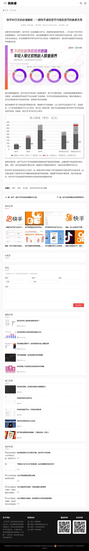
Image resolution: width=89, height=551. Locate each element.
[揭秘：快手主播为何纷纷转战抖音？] (14, 237)
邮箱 (34, 278)
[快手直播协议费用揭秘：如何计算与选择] (34, 237)
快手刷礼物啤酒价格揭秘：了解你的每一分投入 (33, 432)
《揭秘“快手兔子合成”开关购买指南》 (18, 227)
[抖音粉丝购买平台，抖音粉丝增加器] (10, 412)
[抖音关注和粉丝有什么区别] (10, 424)
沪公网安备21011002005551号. (65, 546)
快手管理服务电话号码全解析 (35, 227)
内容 (7, 286)
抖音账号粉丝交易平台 (24, 398)
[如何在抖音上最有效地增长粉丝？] (10, 323)
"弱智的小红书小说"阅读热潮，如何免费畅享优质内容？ (36, 464)
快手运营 (13, 10)
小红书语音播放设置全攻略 (26, 475)
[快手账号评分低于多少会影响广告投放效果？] (54, 218)
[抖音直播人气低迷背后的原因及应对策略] (10, 369)
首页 (6, 10)
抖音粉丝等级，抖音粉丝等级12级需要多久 (31, 386)
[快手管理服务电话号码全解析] (34, 218)
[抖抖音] (10, 3)
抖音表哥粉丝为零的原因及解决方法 (29, 332)
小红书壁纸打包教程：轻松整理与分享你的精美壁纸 (34, 498)
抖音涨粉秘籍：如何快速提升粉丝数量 (30, 355)
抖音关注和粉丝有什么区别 (26, 421)
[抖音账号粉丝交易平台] (10, 401)
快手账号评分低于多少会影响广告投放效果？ (60, 227)
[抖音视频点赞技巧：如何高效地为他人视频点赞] (10, 346)
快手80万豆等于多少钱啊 (38, 188)
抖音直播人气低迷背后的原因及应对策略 (30, 366)
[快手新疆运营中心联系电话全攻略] (54, 237)
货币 (19, 188)
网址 (60, 278)
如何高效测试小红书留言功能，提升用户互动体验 (33, 452)
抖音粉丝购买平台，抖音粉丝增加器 (29, 409)
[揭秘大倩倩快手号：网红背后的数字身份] (74, 237)
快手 (13, 188)
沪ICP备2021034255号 (47, 546)
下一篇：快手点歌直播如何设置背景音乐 (70, 197)
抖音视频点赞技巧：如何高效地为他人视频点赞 (33, 343)
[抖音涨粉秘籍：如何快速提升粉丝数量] (10, 358)
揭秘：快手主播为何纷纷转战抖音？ (17, 246)
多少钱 (25, 188)
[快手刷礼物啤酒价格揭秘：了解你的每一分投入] (10, 435)
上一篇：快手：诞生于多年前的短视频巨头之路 (21, 197)
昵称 (7, 278)
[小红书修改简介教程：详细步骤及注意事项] (10, 490)
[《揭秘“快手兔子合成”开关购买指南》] (14, 218)
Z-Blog (44, 548)
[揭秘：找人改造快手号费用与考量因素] (74, 218)
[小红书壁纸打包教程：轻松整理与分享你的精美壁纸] (10, 501)
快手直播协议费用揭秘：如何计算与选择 (38, 246)
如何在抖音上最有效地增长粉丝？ (28, 321)
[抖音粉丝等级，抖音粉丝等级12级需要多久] (10, 389)
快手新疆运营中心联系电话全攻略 (56, 246)
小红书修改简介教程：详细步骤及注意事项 (31, 487)
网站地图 (37, 546)
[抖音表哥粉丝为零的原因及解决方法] (10, 335)
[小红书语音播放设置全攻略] (10, 478)
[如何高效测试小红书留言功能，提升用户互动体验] (10, 455)
